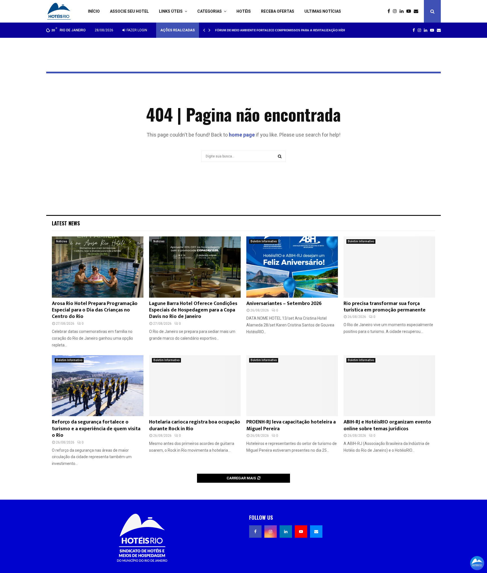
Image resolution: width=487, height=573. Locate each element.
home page (242, 135)
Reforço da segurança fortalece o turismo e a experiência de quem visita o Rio (96, 429)
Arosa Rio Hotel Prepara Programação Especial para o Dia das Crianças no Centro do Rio (95, 310)
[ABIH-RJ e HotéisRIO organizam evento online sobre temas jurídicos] (389, 385)
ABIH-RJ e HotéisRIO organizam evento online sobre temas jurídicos (387, 425)
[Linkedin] (403, 11)
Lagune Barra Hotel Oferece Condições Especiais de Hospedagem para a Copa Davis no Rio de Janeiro (193, 310)
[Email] (417, 11)
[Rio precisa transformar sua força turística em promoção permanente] (389, 267)
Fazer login (136, 30)
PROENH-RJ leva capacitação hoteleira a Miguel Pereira (291, 425)
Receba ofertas (277, 11)
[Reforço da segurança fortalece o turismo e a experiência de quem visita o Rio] (97, 385)
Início (94, 11)
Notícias (61, 241)
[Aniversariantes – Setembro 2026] (292, 267)
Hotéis (243, 11)
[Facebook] (390, 11)
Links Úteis (171, 11)
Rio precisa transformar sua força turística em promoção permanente (385, 306)
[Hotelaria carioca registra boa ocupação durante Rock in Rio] (195, 385)
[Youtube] (410, 11)
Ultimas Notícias (322, 11)
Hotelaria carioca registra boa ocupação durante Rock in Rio (194, 425)
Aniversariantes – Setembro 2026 (284, 303)
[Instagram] (396, 11)
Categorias (209, 11)
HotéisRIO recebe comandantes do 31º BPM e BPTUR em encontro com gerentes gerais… (288, 30)
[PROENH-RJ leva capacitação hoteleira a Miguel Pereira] (292, 385)
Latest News (66, 223)
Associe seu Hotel (129, 11)
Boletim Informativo (264, 241)
